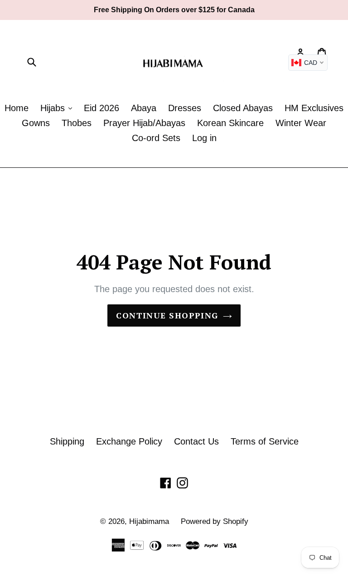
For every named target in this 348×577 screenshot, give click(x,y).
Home (17, 108)
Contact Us (196, 441)
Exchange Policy (129, 441)
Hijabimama (149, 521)
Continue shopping (167, 315)
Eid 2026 (101, 108)
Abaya (143, 108)
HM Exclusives (314, 108)
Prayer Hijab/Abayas (144, 123)
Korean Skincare (230, 123)
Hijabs (54, 108)
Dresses (184, 108)
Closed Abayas (243, 108)
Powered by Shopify (214, 521)
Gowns (36, 123)
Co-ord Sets (156, 138)
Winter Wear (301, 123)
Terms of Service (265, 441)
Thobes (77, 123)
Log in (204, 138)
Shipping (67, 441)
